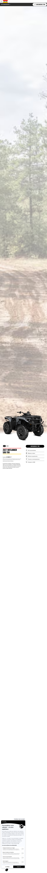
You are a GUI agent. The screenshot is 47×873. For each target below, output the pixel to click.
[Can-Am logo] (5, 1)
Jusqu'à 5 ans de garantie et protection (8, 460)
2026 (7, 446)
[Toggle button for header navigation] (1, 1)
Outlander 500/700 (5, 4)
